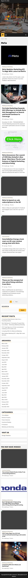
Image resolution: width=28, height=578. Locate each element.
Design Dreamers (6, 435)
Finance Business (5, 236)
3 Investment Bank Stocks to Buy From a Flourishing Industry (13, 472)
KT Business (5, 424)
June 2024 (4, 392)
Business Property (6, 417)
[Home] (3, 35)
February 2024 (5, 402)
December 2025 (5, 350)
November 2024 (5, 381)
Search (5, 306)
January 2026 (5, 348)
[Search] (26, 35)
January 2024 (5, 404)
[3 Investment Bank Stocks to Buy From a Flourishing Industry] (14, 458)
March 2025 (4, 371)
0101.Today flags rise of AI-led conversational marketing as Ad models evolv (14, 535)
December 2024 (5, 378)
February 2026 (5, 346)
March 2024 (4, 399)
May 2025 (4, 367)
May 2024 (4, 395)
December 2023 (5, 406)
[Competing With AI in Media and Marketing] (14, 551)
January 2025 (5, 376)
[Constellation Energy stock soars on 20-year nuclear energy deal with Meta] (14, 225)
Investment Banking (6, 422)
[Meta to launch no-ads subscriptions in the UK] (14, 186)
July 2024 (4, 390)
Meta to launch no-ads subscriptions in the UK (11, 201)
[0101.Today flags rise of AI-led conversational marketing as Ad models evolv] (14, 519)
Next (16, 301)
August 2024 (5, 388)
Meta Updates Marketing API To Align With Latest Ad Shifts (14, 70)
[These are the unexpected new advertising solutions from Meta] (14, 266)
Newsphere (21, 574)
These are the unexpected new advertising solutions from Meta (12, 282)
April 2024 (4, 397)
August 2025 (5, 360)
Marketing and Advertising (7, 66)
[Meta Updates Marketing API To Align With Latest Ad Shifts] (14, 55)
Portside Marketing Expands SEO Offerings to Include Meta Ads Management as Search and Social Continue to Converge (14, 112)
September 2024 (6, 385)
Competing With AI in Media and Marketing (12, 331)
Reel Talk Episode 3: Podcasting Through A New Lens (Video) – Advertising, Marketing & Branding (12, 503)
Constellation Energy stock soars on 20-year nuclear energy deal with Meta (13, 241)
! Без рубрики (5, 415)
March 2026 (4, 343)
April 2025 (4, 369)
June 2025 (4, 364)
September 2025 (6, 357)
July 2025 (4, 362)
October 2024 (5, 383)
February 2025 (5, 374)
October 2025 (5, 355)
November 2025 (5, 353)
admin (12, 74)
